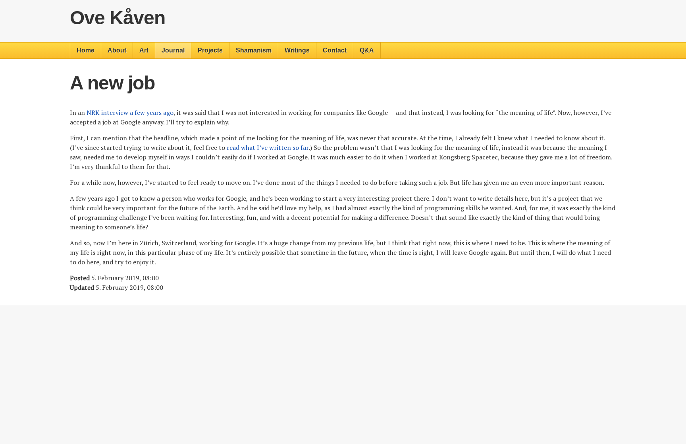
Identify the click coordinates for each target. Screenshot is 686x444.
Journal (173, 50)
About (117, 50)
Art (143, 50)
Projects (210, 50)
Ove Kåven (117, 17)
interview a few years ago (130, 112)
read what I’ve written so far (267, 147)
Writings (297, 50)
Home (85, 50)
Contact (335, 50)
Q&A (367, 50)
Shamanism (254, 50)
